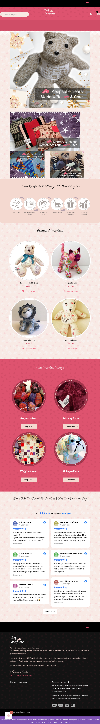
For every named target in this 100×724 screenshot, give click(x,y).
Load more (50, 611)
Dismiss (67, 722)
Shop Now (28, 426)
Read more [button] (17, 544)
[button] (29, 291)
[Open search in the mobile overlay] (14, 14)
